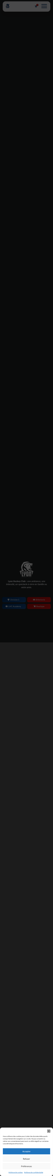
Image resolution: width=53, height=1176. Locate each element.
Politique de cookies (16, 1172)
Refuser (26, 1159)
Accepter (26, 1151)
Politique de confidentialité (33, 1172)
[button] (48, 1131)
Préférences (26, 1166)
